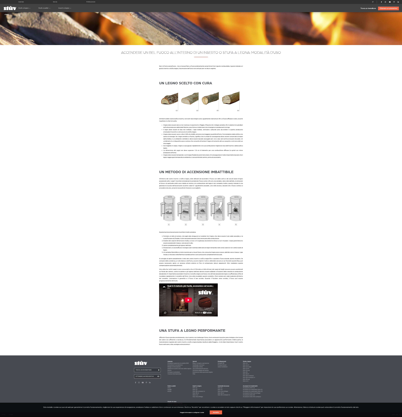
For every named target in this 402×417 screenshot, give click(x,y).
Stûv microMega (198, 396)
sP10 (169, 388)
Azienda (21, 2)
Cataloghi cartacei (198, 365)
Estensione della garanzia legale (203, 372)
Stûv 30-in (196, 393)
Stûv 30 (245, 372)
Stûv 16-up (246, 370)
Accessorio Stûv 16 (249, 388)
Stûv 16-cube (247, 367)
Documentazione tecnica (200, 368)
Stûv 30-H (246, 374)
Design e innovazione (174, 367)
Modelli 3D (221, 363)
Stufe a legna (23, 8)
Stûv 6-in (195, 395)
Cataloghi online (198, 367)
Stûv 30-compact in (199, 391)
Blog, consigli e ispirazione (201, 363)
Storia (169, 370)
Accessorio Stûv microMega (251, 393)
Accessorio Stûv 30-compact (252, 396)
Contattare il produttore (175, 365)
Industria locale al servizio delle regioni (179, 368)
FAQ (194, 374)
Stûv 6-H (245, 381)
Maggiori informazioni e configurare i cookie (192, 412)
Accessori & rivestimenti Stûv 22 (252, 391)
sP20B (169, 389)
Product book (222, 365)
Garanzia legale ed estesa (201, 370)
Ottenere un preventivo (388, 8)
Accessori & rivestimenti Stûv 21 (252, 389)
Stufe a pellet (43, 8)
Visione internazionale (174, 374)
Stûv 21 (195, 388)
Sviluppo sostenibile (174, 372)
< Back (6, 14)
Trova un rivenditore (368, 8)
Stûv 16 (245, 363)
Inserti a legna (63, 8)
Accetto (216, 412)
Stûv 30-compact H (249, 377)
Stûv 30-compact (248, 375)
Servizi (55, 2)
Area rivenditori (222, 367)
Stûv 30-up (246, 379)
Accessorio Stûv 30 (249, 395)
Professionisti (90, 2)
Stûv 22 (195, 389)
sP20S (169, 391)
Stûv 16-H (246, 365)
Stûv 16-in (246, 368)
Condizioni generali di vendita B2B (178, 363)
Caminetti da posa (223, 386)
